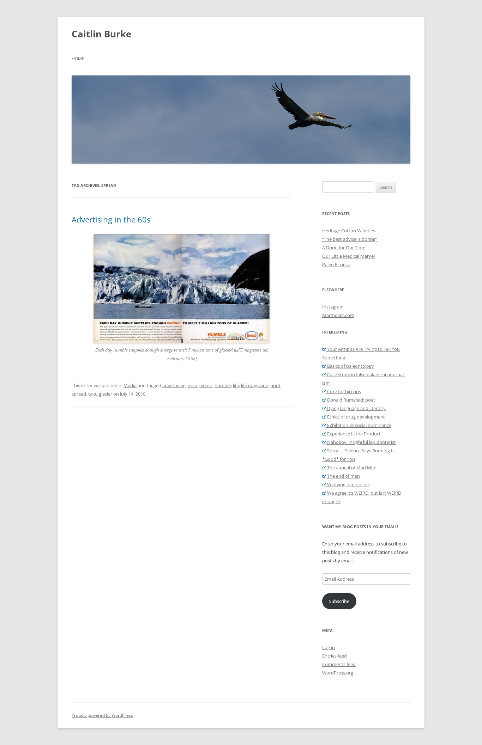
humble (223, 385)
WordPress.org (337, 673)
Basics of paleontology (350, 366)
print (275, 385)
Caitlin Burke (101, 34)
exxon (205, 385)
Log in (328, 647)
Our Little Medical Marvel (348, 256)
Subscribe (339, 601)
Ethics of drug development (355, 417)
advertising (174, 385)
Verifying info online (347, 484)
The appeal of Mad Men (351, 467)
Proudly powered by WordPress (102, 715)
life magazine (254, 385)
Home (78, 59)
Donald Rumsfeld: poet (350, 400)
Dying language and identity (356, 408)
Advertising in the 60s (111, 219)
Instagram (333, 307)
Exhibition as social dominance (358, 425)
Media (130, 385)
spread (79, 394)
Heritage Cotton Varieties (348, 230)
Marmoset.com (338, 315)
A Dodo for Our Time (343, 247)
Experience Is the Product (353, 433)
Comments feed (339, 664)
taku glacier (100, 394)
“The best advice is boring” (349, 239)
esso (192, 385)
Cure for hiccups (343, 391)
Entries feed (334, 656)
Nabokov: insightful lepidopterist (361, 442)
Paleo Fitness (336, 264)
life (236, 385)
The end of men (343, 476)
